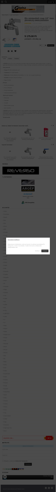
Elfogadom (45, 250)
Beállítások (37, 250)
